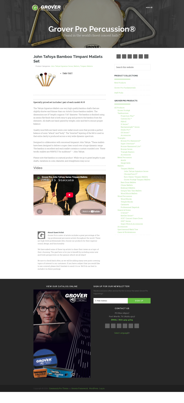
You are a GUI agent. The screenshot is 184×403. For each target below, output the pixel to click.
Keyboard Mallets (128, 188)
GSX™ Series (126, 221)
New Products (120, 83)
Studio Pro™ (125, 130)
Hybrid (123, 121)
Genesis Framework (79, 388)
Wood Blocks (126, 199)
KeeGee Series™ (127, 215)
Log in (102, 388)
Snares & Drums (124, 210)
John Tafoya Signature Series (62, 66)
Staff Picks (118, 93)
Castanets (125, 204)
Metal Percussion (125, 157)
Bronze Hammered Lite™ (131, 146)
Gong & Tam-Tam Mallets (131, 191)
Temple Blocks (127, 202)
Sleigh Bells (125, 163)
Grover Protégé (124, 110)
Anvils (123, 160)
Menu (148, 7)
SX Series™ (125, 132)
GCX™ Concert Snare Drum (132, 218)
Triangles (121, 138)
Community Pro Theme (58, 388)
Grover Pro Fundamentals (125, 88)
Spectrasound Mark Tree (128, 229)
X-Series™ (125, 124)
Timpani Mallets (86, 66)
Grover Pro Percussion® (50, 7)
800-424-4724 (126, 320)
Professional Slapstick (130, 207)
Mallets (76, 66)
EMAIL (114, 320)
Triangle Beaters (127, 152)
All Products (119, 107)
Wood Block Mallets (129, 193)
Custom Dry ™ (126, 119)
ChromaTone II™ (130, 174)
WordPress (93, 388)
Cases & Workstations (127, 232)
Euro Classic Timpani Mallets (136, 177)
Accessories (126, 135)
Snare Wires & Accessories (132, 224)
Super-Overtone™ (128, 143)
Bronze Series (126, 149)
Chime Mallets (127, 185)
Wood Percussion (125, 196)
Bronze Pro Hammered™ (131, 141)
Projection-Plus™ (127, 116)
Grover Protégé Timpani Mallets (137, 179)
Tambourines (123, 113)
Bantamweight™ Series (130, 127)
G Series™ (125, 213)
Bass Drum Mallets (128, 182)
